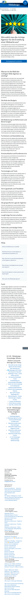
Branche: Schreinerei (9, 553)
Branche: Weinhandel (9, 556)
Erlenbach (7, 566)
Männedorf (18, 565)
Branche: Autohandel (9, 551)
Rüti (15, 573)
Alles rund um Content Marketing (12, 594)
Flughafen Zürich (8, 576)
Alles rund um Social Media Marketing (13, 592)
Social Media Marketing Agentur (12, 498)
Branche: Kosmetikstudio (10, 545)
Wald (12, 573)
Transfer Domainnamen (15, 401)
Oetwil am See (14, 574)
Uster (17, 573)
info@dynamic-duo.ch (10, 481)
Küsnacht (12, 566)
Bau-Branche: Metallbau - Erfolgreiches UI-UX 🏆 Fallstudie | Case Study (13, 541)
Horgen (6, 569)
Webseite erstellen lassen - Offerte (13, 527)
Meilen (14, 563)
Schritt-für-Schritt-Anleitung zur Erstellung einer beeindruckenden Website (15, 385)
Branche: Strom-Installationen (11, 544)
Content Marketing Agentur (11, 500)
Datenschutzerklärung (10, 488)
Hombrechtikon (11, 565)
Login (6, 494)
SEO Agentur (8, 495)
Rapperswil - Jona (8, 571)
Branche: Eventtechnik (10, 554)
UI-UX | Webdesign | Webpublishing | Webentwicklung (15, 438)
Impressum (18, 488)
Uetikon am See (8, 563)
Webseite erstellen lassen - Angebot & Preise (13, 521)
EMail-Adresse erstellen (15, 403)
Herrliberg (18, 563)
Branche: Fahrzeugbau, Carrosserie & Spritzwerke (13, 549)
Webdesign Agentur (15, 416)
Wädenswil (11, 569)
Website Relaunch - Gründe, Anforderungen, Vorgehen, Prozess (15, 397)
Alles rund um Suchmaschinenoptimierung (14, 583)
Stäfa (6, 565)
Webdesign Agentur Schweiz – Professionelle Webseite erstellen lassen (14, 419)
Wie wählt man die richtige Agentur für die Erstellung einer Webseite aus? (14, 366)
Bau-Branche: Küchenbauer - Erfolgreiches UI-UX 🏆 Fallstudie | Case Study (14, 538)
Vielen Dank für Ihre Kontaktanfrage (13, 489)
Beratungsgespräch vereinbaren (14, 61)
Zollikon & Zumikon (19, 566)
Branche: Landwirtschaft (10, 547)
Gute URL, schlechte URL (15, 404)
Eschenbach (7, 573)
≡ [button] (25, 2)
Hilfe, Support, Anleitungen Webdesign (13, 580)
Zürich (14, 576)
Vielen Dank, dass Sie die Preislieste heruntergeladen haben (13, 492)
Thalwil (16, 569)
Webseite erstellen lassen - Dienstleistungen (11, 518)
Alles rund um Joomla (9, 588)
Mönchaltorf (7, 574)
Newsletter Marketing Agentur (16, 497)
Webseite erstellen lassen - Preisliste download (13, 524)
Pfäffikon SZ (16, 571)
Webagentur (14, 495)
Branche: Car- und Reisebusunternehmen (14, 557)
